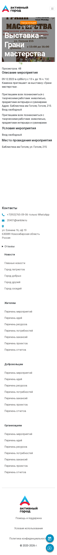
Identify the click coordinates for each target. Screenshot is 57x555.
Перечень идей (13, 317)
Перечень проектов (16, 343)
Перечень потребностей (18, 330)
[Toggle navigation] (52, 9)
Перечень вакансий (15, 337)
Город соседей (13, 288)
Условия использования (28, 528)
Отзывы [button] (10, 246)
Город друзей (12, 282)
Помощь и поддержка (29, 518)
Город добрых (12, 275)
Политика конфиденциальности (28, 538)
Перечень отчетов (15, 349)
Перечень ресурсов (15, 324)
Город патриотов (14, 269)
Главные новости (14, 263)
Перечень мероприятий (18, 311)
